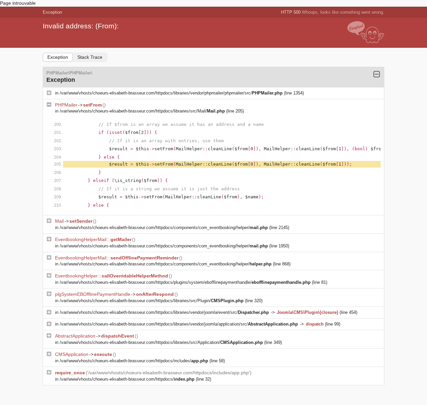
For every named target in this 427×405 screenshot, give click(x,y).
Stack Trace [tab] (89, 57)
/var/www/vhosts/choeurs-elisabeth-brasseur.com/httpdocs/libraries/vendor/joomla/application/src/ (179, 324)
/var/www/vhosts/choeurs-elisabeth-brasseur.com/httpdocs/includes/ (134, 360)
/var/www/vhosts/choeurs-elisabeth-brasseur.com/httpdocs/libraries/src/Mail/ (142, 111)
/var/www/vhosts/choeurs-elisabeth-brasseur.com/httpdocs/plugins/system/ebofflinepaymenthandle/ (185, 282)
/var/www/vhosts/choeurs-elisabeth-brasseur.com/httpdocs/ (127, 379)
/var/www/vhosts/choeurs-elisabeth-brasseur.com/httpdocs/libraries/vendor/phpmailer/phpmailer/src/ (171, 92)
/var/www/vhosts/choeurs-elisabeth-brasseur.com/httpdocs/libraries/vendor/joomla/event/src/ (164, 312)
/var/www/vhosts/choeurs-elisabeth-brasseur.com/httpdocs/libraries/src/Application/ (161, 342)
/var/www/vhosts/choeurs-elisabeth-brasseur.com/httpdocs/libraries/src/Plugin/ (152, 300)
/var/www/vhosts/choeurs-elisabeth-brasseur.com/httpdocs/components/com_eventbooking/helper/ (164, 227)
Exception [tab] (57, 57)
